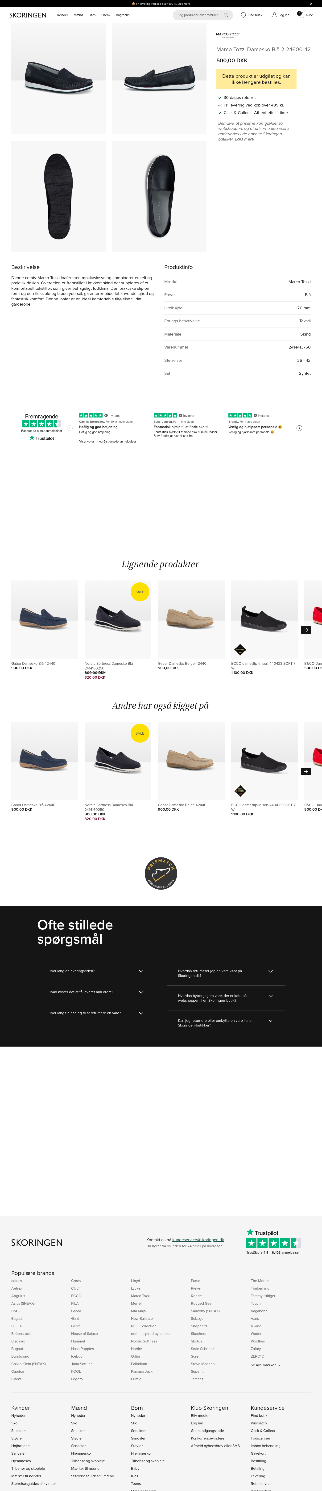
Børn (92, 15)
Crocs (76, 1280)
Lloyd (135, 1280)
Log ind (197, 1423)
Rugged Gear (202, 1303)
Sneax (105, 15)
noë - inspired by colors (150, 1333)
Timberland (260, 1288)
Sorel (195, 1356)
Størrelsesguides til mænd (92, 1476)
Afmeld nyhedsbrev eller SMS (215, 1445)
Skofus (196, 1341)
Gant (75, 1318)
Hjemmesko (21, 1460)
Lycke (135, 1288)
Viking (256, 1326)
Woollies (258, 1341)
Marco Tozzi (141, 1295)
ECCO (76, 1295)
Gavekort (258, 1453)
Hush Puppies (82, 1348)
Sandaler (18, 1453)
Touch (256, 1303)
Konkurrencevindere (207, 1438)
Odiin (135, 1356)
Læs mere (184, 4)
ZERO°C (257, 1356)
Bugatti (17, 1348)
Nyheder (18, 1415)
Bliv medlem (201, 1415)
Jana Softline (82, 1363)
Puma (195, 1280)
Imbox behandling (266, 1445)
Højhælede (20, 1445)
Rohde (196, 1295)
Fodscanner (260, 1438)
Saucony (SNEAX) (205, 1310)
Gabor (76, 1310)
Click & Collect (263, 1430)
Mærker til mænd (85, 1468)
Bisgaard (18, 1341)
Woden (256, 1333)
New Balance (142, 1318)
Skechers (198, 1333)
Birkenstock (21, 1333)
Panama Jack (142, 1371)
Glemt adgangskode (207, 1430)
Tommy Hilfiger (263, 1295)
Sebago (197, 1318)
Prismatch (259, 1423)
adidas (16, 1280)
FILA (75, 1303)
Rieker (196, 1288)
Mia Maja (138, 1310)
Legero (77, 1378)
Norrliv (136, 1348)
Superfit (197, 1371)
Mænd (78, 15)
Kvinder (62, 15)
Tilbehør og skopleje (28, 1468)
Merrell (137, 1303)
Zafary (256, 1348)
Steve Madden (203, 1363)
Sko (14, 1423)
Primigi (136, 1378)
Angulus (18, 1295)
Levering (258, 1476)
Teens (136, 1483)
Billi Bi (16, 1326)
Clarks (16, 1378)
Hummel (78, 1341)
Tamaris (197, 1378)
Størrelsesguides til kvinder (33, 1483)
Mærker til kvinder (26, 1476)
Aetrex (16, 1288)
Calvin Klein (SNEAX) (28, 1363)
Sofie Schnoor (202, 1348)
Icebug (77, 1356)
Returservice (261, 1483)
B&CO (16, 1310)
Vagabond (259, 1310)
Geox (75, 1326)
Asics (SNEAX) (23, 1303)
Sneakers (18, 1430)
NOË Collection (144, 1326)
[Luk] (311, 3)
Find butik (259, 1415)
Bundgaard (20, 1356)
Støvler (17, 1438)
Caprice (17, 1371)
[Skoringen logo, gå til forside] (27, 15)
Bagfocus (123, 15)
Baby (135, 1468)
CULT (75, 1288)
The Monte (260, 1280)
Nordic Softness (144, 1341)
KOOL (76, 1371)
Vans (255, 1318)
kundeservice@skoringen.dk (198, 1240)
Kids (134, 1476)
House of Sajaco (84, 1333)
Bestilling (258, 1460)
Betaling (257, 1468)
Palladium (139, 1363)
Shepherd (199, 1326)
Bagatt (16, 1318)
